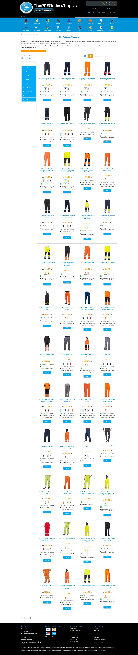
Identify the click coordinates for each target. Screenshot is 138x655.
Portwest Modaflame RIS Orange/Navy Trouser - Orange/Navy (88, 170)
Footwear (58, 23)
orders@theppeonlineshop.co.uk (29, 634)
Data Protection (98, 635)
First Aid (79, 30)
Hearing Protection (47, 30)
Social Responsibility (100, 639)
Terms (96, 628)
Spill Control (90, 30)
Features (26, 99)
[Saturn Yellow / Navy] (45, 502)
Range (26, 80)
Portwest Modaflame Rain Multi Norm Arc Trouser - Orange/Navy (88, 354)
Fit (25, 95)
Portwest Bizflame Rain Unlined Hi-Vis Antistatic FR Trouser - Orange (67, 446)
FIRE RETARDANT (28, 34)
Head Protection (26, 30)
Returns (96, 630)
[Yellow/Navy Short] (48, 273)
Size (25, 84)
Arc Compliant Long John (108, 445)
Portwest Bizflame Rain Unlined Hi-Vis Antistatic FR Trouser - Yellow (107, 493)
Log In (91, 12)
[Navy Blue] (68, 318)
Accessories (111, 30)
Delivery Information (75, 630)
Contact (113, 12)
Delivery (101, 12)
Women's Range (74, 635)
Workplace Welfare (101, 30)
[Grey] (87, 318)
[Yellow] (68, 457)
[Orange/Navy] (88, 227)
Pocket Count (27, 91)
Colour (26, 72)
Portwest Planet (74, 633)
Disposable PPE (69, 30)
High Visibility (37, 23)
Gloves (47, 23)
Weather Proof (90, 23)
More (47, 100)
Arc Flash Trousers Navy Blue (88, 123)
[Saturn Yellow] (48, 502)
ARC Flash (79, 23)
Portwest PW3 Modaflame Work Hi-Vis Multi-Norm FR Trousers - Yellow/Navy (67, 170)
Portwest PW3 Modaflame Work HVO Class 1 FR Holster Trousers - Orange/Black (47, 354)
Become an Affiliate (75, 641)
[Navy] (45, 89)
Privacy (96, 633)
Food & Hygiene (101, 23)
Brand (26, 76)
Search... (94, 8)
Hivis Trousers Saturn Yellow (68, 538)
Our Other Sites (74, 637)
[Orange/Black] (105, 318)
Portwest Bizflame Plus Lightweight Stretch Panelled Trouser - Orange (47, 170)
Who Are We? (73, 628)
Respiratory (58, 30)
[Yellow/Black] (68, 181)
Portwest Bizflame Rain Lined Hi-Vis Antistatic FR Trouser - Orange (67, 587)
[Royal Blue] (72, 134)
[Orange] (48, 89)
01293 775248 (109, 3)
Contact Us (26, 626)
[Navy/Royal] (65, 89)
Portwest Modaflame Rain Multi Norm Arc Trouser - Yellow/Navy (88, 217)
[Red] (90, 318)
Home (23, 16)
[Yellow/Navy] (65, 181)
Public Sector (73, 639)
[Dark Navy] (47, 181)
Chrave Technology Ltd (102, 642)
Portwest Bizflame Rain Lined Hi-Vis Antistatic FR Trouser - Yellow (87, 540)
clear (34, 63)
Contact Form (25, 629)
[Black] (62, 134)
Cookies (96, 637)
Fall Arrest (112, 23)
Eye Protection (37, 30)
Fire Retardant (69, 23)
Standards (27, 88)
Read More (33, 51)
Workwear (26, 23)
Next (29, 58)
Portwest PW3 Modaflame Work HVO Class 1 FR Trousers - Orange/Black (67, 264)
